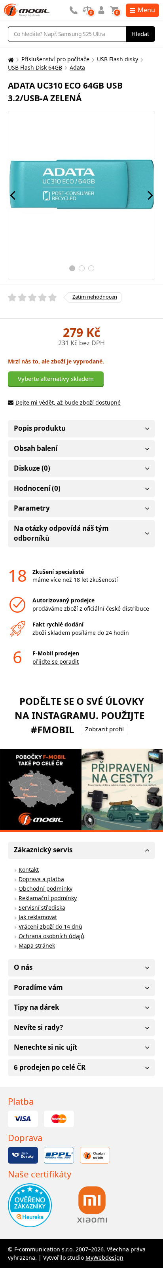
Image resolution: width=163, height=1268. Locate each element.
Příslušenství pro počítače (55, 59)
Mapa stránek (37, 945)
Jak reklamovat (38, 917)
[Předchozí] (12, 195)
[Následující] (150, 195)
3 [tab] (91, 268)
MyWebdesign (104, 1257)
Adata (77, 67)
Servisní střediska (42, 907)
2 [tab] (82, 268)
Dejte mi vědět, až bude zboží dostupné (68, 402)
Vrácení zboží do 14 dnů (50, 926)
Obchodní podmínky (45, 888)
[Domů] (10, 59)
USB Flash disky (117, 59)
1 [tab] (72, 268)
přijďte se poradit (55, 661)
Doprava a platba (41, 879)
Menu (146, 10)
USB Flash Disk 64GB (35, 67)
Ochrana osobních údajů (51, 936)
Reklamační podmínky (48, 898)
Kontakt (29, 869)
